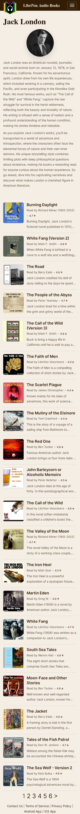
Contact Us (15, 806)
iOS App (50, 811)
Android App (33, 811)
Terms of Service (37, 806)
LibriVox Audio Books (41, 5)
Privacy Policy (61, 806)
